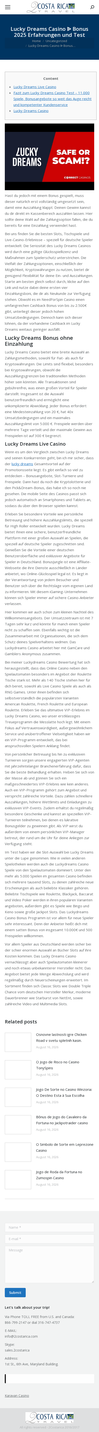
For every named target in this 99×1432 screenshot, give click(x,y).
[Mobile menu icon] (8, 7)
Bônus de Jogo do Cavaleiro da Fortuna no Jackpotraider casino (62, 1119)
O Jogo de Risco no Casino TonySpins (57, 1064)
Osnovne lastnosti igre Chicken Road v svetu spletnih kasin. (61, 1037)
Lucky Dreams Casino (31, 110)
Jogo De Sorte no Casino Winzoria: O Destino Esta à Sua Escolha (64, 1092)
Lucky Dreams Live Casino (34, 86)
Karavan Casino (17, 1395)
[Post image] (18, 1042)
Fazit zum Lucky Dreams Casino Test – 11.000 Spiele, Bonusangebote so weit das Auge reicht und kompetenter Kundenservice (52, 98)
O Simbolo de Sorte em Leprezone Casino (64, 1147)
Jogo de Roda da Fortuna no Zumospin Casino (59, 1174)
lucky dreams (22, 463)
